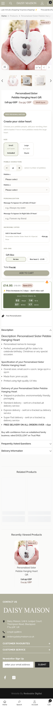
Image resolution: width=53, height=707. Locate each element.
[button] (44, 67)
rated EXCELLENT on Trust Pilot (25, 435)
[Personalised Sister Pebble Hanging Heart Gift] (26, 553)
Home (4, 16)
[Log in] (42, 3)
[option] (26, 45)
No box (16, 259)
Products (14, 16)
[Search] (10, 3)
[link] (13, 513)
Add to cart (26, 273)
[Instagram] (13, 677)
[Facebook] (5, 677)
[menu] (3, 3)
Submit (42, 664)
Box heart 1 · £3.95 (37, 259)
